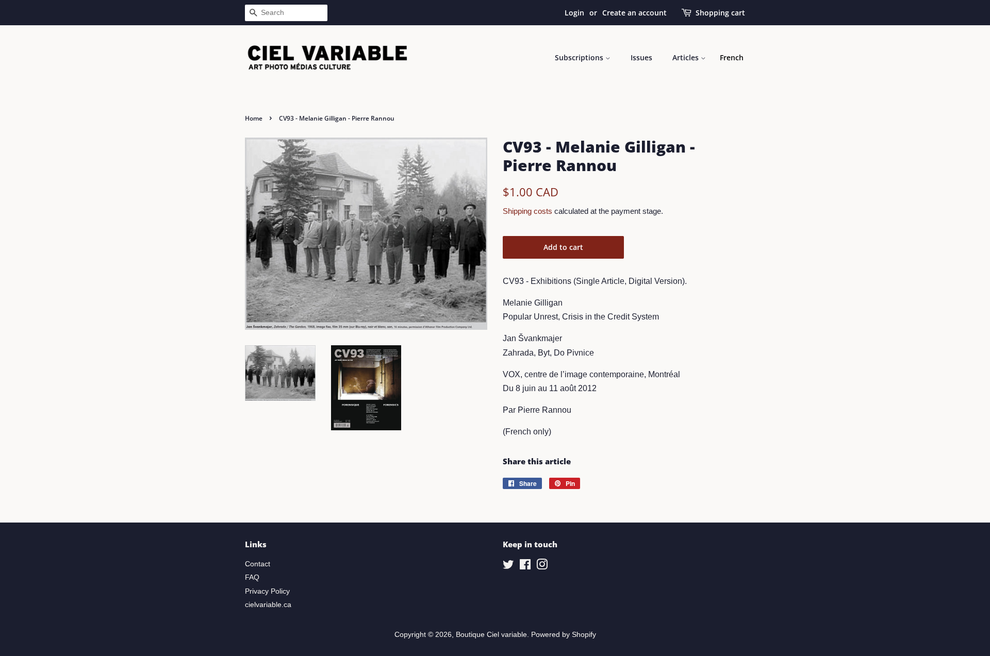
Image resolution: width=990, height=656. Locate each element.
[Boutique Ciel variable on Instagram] (542, 566)
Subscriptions (580, 57)
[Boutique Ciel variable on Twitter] (508, 566)
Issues (641, 57)
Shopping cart (720, 13)
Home (253, 118)
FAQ (252, 577)
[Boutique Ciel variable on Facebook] (525, 566)
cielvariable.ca (268, 605)
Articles (686, 57)
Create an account (634, 13)
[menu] (731, 58)
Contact (257, 564)
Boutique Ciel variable (491, 634)
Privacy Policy (267, 591)
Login (574, 13)
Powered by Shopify (563, 634)
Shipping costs (527, 211)
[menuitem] (731, 58)
